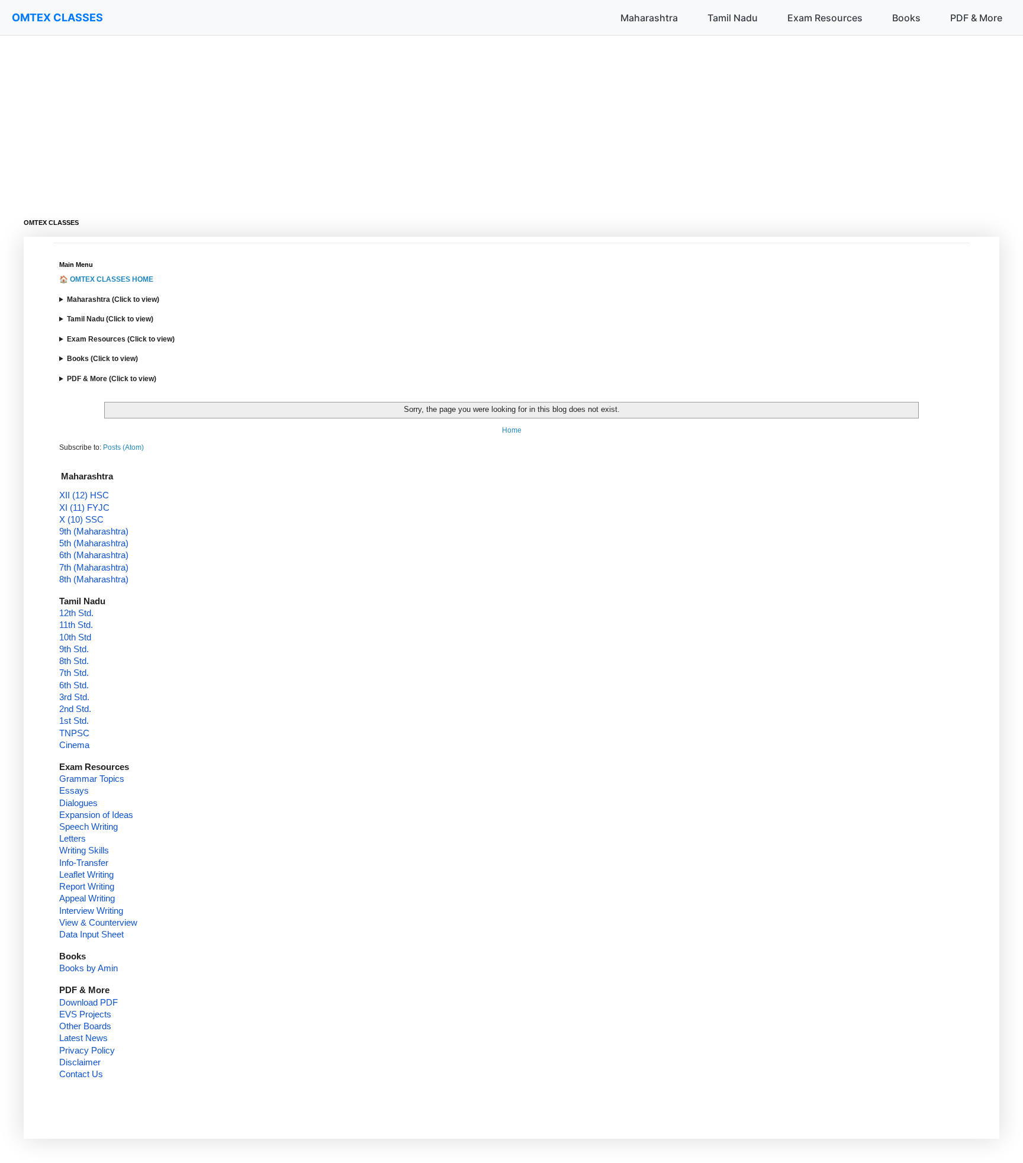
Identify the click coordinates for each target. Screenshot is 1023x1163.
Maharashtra (649, 18)
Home (512, 430)
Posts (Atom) (123, 447)
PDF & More (976, 18)
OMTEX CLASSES (57, 17)
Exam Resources (825, 18)
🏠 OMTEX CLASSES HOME (106, 279)
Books (906, 18)
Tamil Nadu (732, 18)
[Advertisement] (379, 118)
